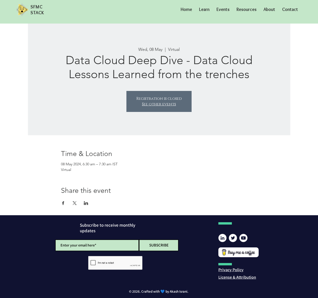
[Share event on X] (74, 203)
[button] (204, 9)
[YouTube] (243, 238)
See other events (159, 104)
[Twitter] (233, 238)
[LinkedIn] (222, 238)
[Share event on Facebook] (63, 203)
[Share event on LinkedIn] (86, 203)
